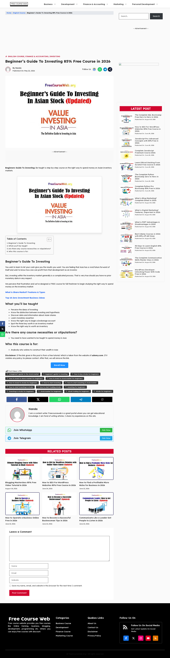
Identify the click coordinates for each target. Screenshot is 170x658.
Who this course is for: (18, 251)
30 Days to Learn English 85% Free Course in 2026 (148, 247)
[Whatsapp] (2, 334)
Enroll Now (59, 365)
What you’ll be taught (18, 246)
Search (156, 16)
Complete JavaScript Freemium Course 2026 (145, 152)
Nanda (18, 68)
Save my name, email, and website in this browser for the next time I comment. (47, 586)
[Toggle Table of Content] (48, 239)
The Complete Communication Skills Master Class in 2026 (148, 259)
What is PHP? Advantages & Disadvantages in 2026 (147, 223)
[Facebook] (2, 323)
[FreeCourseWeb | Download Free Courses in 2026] (18, 4)
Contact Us (93, 627)
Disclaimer (93, 631)
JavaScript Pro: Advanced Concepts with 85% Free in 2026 (146, 141)
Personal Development (143, 4)
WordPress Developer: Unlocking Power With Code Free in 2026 (147, 272)
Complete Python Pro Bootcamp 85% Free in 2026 (147, 187)
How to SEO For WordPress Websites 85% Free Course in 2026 (148, 129)
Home (9, 13)
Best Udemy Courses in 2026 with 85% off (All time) (147, 235)
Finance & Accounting (94, 4)
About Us (92, 623)
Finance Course (63, 631)
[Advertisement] (59, 36)
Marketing (119, 4)
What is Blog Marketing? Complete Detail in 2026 (146, 199)
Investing (55, 56)
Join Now (106, 430)
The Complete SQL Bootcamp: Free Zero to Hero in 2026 (148, 116)
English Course (19, 13)
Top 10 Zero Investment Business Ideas (25, 298)
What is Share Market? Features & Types (25, 292)
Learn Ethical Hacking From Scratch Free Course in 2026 (147, 163)
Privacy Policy (94, 636)
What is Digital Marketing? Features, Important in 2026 (147, 211)
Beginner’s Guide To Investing (21, 243)
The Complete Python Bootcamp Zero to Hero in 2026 (146, 176)
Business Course (63, 623)
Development (68, 4)
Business (48, 4)
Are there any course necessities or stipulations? (29, 249)
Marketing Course (64, 636)
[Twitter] (2, 329)
